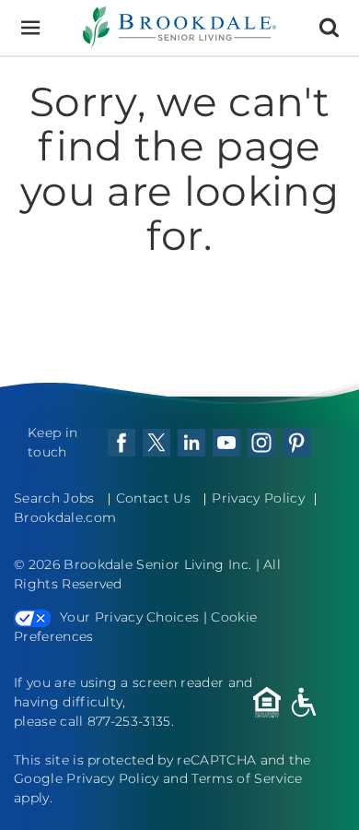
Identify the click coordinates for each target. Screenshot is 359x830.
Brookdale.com (65, 517)
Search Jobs (54, 498)
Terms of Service (246, 778)
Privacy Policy (258, 498)
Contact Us (153, 498)
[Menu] (29, 28)
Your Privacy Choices (129, 617)
